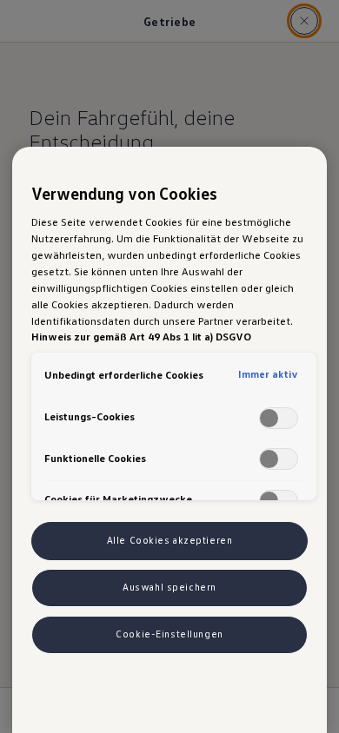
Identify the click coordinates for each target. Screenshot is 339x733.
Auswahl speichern (169, 587)
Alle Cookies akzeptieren (170, 540)
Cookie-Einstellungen (169, 634)
